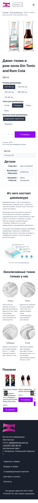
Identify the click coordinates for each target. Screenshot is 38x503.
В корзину (25, 134)
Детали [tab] (7, 151)
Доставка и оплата (11, 477)
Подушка (8, 124)
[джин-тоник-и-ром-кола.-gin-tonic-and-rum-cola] (19, 36)
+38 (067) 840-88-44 (12, 445)
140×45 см (22, 87)
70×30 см (8, 97)
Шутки (24, 144)
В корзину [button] (10, 410)
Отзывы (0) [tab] (9, 155)
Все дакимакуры (16, 12)
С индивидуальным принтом (16, 471)
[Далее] (32, 393)
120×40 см (9, 87)
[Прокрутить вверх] (33, 495)
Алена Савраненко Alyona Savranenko (25, 390)
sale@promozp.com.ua (18, 443)
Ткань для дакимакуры (13, 101)
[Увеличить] (33, 245)
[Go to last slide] (6, 393)
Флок (6, 111)
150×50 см (9, 92)
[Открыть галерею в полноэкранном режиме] (33, 52)
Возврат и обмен (10, 467)
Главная (6, 12)
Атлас (7, 105)
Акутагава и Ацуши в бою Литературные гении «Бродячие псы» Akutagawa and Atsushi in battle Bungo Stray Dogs (10, 395)
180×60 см (22, 92)
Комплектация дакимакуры (15, 115)
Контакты (7, 482)
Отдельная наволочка (14, 119)
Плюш (28, 105)
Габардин (17, 105)
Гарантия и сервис (11, 461)
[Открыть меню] (33, 4)
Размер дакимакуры (12, 83)
